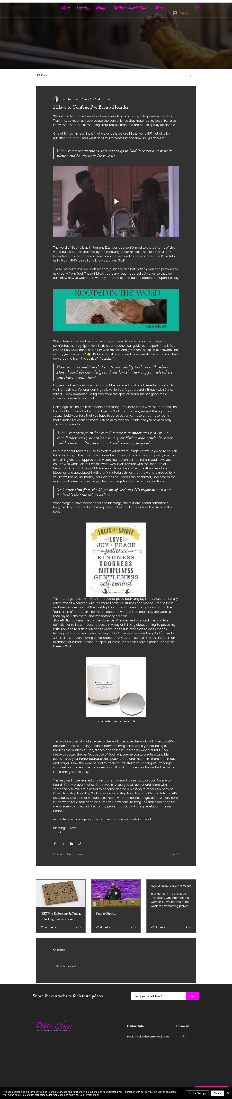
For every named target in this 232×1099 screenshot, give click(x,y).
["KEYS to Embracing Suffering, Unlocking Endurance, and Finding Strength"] (60, 893)
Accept (217, 1093)
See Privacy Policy (89, 1094)
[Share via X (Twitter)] (63, 843)
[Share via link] (79, 843)
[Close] (228, 1093)
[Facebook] (178, 1036)
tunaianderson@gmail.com (152, 1036)
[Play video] (116, 201)
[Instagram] (183, 1036)
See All (192, 873)
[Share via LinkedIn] (71, 843)
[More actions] (177, 99)
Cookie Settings (197, 1093)
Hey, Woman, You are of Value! (171, 886)
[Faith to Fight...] (116, 893)
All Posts (42, 76)
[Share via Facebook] (54, 843)
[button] (196, 7)
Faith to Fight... (106, 914)
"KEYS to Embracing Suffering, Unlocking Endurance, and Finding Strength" (60, 916)
